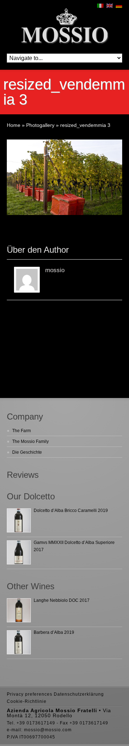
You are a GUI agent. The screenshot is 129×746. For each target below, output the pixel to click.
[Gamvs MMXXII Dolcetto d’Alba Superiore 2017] (19, 552)
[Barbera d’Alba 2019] (19, 642)
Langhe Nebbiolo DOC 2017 (62, 600)
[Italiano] (100, 6)
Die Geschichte (27, 452)
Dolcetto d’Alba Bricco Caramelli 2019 (71, 510)
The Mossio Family (30, 441)
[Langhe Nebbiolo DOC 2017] (19, 610)
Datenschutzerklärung (79, 694)
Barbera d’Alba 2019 (54, 632)
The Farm (21, 430)
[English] (109, 6)
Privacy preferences (29, 694)
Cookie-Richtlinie (27, 701)
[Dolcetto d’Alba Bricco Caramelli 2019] (19, 520)
